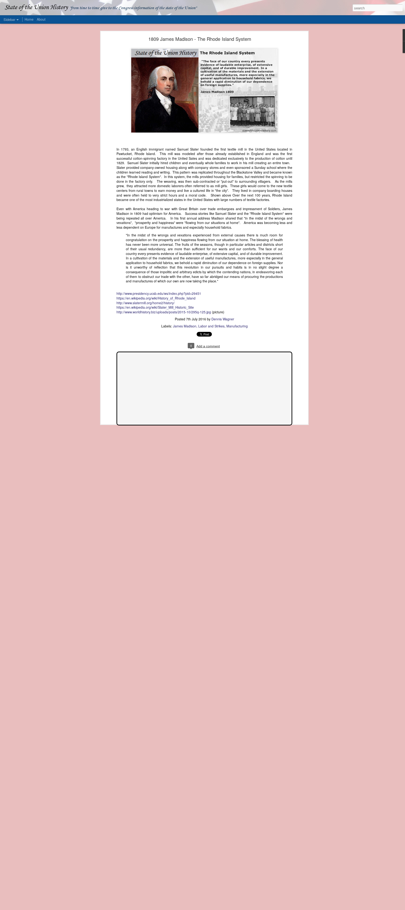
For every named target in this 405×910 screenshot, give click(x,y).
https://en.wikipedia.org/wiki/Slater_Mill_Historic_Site (155, 307)
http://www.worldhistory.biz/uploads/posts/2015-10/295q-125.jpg (163, 312)
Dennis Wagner (222, 319)
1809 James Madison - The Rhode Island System (199, 38)
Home (29, 19)
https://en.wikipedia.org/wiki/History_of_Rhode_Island (155, 298)
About (41, 19)
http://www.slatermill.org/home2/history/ (145, 302)
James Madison (184, 326)
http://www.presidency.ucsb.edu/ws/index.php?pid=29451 (158, 293)
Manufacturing (237, 326)
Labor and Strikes (211, 326)
